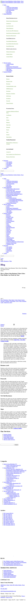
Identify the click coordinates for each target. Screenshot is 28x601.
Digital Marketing (7, 435)
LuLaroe (3, 301)
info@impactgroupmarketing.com (8, 591)
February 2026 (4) (10, 521)
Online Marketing (9, 28)
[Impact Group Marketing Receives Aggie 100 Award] (10, 555)
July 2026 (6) (9, 514)
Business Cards (9, 81)
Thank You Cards (8, 302)
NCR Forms (8, 96)
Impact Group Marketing (10, 464)
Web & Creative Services (9, 439)
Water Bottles (9, 137)
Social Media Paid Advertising (12, 43)
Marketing (5, 300)
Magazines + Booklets (10, 93)
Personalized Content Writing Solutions (16, 470)
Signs (7, 132)
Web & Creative (8, 491)
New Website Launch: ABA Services (12, 563)
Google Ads (9, 479)
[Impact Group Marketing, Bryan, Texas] (13, 544)
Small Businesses (11, 480)
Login (2, 173)
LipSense (7, 301)
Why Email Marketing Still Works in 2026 (13, 565)
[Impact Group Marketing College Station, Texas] (12, 1)
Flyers (17, 301)
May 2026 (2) (9, 517)
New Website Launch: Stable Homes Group (13, 561)
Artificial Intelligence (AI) (10, 504)
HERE (22, 336)
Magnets (8, 122)
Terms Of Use (9, 597)
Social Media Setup (10, 46)
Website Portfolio (14, 495)
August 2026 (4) (9, 513)
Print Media (12, 301)
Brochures (8, 83)
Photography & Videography (13, 489)
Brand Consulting (8, 488)
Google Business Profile (12, 478)
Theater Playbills (9, 103)
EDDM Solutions (9, 88)
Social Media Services (8, 437)
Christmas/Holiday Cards (11, 86)
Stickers (7, 134)
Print (2, 300)
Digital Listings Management (12, 21)
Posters (7, 129)
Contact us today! (17, 428)
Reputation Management (11, 35)
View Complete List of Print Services (13, 154)
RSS (4, 513)
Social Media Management (11, 41)
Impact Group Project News (13, 465)
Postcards (8, 100)
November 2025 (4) (10, 524)
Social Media (7, 482)
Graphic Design (9, 54)
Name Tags (8, 124)
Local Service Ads (9, 25)
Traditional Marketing (9, 502)
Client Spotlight (8, 498)
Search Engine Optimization (9, 575)
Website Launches (14, 496)
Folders (7, 120)
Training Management (8, 438)
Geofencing (8, 23)
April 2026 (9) (9, 518)
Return (2, 325)
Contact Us (8, 151)
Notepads (8, 127)
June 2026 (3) (9, 515)
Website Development (10, 51)
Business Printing (7, 434)
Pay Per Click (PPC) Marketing (12, 30)
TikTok (11, 484)
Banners (7, 78)
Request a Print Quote (10, 156)
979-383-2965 (4, 588)
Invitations (8, 98)
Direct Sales (11, 300)
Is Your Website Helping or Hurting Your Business (15, 562)
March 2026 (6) (9, 519)
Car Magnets (8, 115)
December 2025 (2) (10, 523)
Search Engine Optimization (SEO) (13, 33)
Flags (7, 117)
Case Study (6, 501)
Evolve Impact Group (19, 300)
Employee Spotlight (11, 466)
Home (2, 261)
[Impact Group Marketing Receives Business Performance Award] (18, 555)
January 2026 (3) (9, 522)
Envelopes (8, 91)
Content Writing (9, 56)
